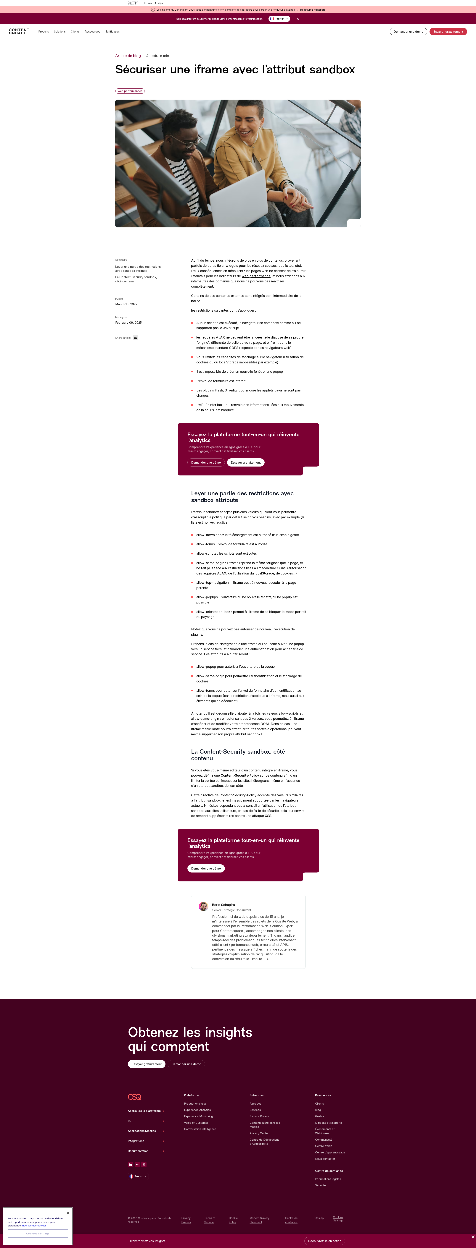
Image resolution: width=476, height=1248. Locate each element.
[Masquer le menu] (473, 1236)
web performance (256, 276)
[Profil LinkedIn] (130, 1164)
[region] (38, 1226)
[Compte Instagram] (144, 1164)
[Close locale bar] (298, 19)
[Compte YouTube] (137, 1164)
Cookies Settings (338, 1219)
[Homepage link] (134, 1097)
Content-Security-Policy (240, 775)
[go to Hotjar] (159, 2)
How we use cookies (34, 1225)
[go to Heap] (148, 2)
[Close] (68, 1213)
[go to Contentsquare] (134, 2)
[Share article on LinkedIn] (135, 338)
